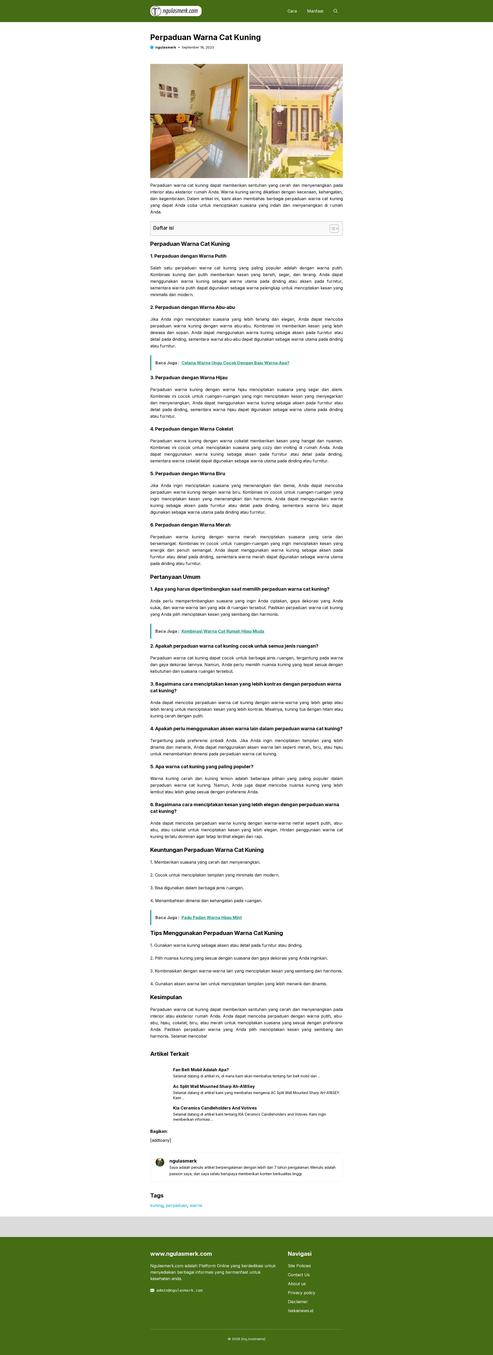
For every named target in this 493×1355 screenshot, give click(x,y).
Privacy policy (301, 1292)
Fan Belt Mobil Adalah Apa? (201, 1069)
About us (297, 1283)
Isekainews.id (300, 1310)
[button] (335, 11)
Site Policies (299, 1265)
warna (196, 1205)
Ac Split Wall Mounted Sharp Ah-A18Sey (214, 1086)
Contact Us (299, 1274)
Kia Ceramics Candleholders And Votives (215, 1107)
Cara (292, 11)
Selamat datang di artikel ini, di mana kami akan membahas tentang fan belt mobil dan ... (246, 1076)
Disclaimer (298, 1301)
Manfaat (315, 11)
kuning (156, 1205)
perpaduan (176, 1205)
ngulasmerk (165, 47)
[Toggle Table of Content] (331, 228)
